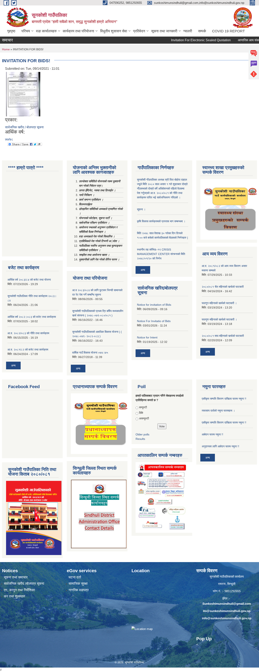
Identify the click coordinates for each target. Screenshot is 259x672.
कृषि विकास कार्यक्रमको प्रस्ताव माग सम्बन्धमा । (161, 221)
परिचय (25, 31)
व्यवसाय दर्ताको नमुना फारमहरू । (218, 410)
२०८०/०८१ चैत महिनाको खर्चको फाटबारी (223, 286)
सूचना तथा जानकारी (164, 31)
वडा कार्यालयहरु (46, 31)
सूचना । (141, 209)
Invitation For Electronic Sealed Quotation (189, 40)
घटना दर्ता (75, 577)
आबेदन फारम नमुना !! (212, 434)
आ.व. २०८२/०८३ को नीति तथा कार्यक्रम (28, 333)
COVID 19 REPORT (228, 31)
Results (140, 438)
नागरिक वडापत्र (79, 590)
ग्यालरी (187, 31)
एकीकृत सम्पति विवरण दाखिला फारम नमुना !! (224, 398)
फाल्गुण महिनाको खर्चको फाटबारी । (219, 319)
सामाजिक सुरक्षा (78, 584)
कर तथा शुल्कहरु (14, 596)
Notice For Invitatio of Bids (154, 321)
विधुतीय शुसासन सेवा (113, 31)
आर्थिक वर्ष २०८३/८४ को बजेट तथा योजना (29, 279)
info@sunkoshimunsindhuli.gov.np (226, 618)
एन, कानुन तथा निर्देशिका (19, 590)
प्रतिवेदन (139, 31)
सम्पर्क (202, 31)
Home (6, 49)
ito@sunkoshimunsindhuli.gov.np (227, 611)
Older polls (142, 434)
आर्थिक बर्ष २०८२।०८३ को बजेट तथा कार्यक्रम (31, 316)
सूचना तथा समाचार (16, 577)
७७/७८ (9, 139)
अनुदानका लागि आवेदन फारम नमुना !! (220, 446)
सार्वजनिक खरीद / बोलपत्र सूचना (24, 127)
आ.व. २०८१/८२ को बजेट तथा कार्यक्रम (27, 349)
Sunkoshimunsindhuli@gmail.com (226, 603)
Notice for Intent (147, 337)
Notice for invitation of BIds (154, 304)
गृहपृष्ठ (11, 31)
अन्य (13, 365)
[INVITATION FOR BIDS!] (23, 94)
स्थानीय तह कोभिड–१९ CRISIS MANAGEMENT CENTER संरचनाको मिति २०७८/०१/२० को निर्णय (161, 254)
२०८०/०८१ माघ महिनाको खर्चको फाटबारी (223, 335)
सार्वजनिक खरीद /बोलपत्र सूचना (24, 584)
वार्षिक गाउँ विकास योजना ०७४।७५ (90, 352)
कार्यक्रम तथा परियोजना (78, 31)
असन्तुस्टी (144, 418)
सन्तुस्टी (143, 407)
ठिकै (141, 412)
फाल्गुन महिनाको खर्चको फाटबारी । (219, 303)
